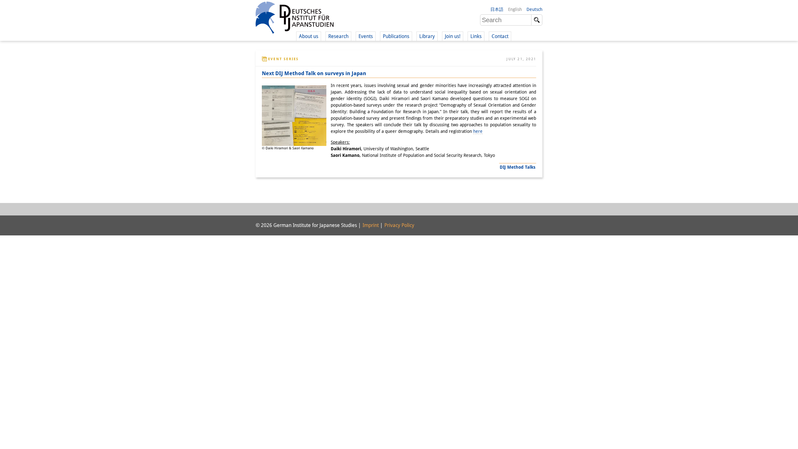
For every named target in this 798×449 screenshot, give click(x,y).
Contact (500, 36)
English (515, 9)
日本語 (496, 9)
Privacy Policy (399, 225)
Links (476, 36)
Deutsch (534, 9)
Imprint (371, 225)
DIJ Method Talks (518, 167)
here (478, 131)
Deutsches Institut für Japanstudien (295, 19)
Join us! (452, 36)
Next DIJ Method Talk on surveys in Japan (314, 73)
